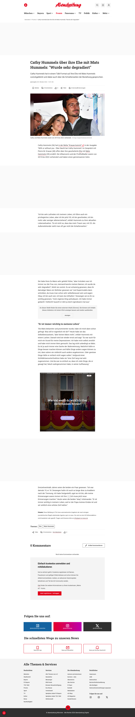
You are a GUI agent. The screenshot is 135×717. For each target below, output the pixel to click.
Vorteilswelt (49, 690)
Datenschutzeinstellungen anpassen (100, 688)
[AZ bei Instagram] (99, 697)
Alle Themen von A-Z (52, 674)
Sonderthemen (72, 699)
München (28, 13)
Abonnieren (71, 679)
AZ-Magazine (71, 696)
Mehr (105, 13)
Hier (39, 585)
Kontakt (70, 688)
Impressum (92, 674)
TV (80, 13)
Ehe (80, 151)
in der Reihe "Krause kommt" (70, 145)
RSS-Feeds (49, 682)
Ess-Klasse (49, 688)
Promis (59, 13)
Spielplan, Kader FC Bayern (53, 693)
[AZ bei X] (107, 697)
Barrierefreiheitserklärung (97, 682)
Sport (48, 13)
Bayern (40, 13)
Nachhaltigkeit (28, 701)
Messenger (49, 679)
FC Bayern (27, 682)
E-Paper (70, 685)
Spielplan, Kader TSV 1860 (53, 696)
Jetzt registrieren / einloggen (49, 593)
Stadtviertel (27, 677)
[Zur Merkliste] (103, 5)
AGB (90, 677)
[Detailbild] (101, 95)
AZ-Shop (70, 693)
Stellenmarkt (49, 699)
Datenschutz (93, 679)
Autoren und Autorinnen (74, 674)
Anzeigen (67, 315)
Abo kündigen (93, 685)
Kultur (95, 13)
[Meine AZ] (109, 5)
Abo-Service (71, 682)
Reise (25, 699)
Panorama (69, 13)
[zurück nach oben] (68, 708)
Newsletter (49, 677)
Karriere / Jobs (72, 677)
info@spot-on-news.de (81, 518)
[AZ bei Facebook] (90, 697)
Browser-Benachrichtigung (53, 685)
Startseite (27, 19)
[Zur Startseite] (68, 7)
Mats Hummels (49, 526)
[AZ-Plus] (25, 5)
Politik (87, 13)
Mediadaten (71, 690)
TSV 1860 (26, 685)
